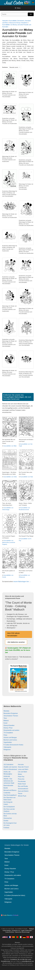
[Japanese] (31, 937)
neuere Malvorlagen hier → (22, 581)
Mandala (6, 711)
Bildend (6, 720)
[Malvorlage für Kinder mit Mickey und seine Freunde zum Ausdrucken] (9, 210)
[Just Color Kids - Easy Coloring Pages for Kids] (5, 937)
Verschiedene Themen (11, 716)
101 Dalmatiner (8, 764)
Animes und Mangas (10, 737)
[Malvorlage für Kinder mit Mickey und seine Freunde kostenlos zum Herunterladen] (9, 88)
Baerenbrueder (8, 785)
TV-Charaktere (8, 732)
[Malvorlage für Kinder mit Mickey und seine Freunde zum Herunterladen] (26, 88)
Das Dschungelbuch (10, 795)
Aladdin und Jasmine (10, 767)
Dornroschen (8, 818)
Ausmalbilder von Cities (10, 476)
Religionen (7, 749)
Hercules (21, 764)
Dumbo (6, 820)
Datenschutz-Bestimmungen (22, 932)
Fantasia (6, 827)
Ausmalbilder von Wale (10, 446)
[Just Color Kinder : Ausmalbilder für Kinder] (16, 2)
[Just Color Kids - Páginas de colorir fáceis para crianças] (17, 937)
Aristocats (7, 776)
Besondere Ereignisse (11, 713)
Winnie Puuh (22, 796)
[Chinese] (27, 937)
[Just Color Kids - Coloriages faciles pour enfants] (10, 937)
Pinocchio (21, 779)
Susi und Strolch (23, 791)
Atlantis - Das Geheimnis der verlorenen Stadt (9, 781)
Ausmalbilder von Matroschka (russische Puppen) (8, 542)
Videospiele (7, 747)
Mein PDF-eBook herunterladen (13, 634)
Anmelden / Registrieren (29, 2)
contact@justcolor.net (27, 961)
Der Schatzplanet (9, 806)
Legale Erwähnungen (26, 930)
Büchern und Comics (10, 740)
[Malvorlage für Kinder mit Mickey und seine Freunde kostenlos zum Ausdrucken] (9, 152)
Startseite (5, 20)
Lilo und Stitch (22, 772)
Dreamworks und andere (11, 730)
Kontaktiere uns (16, 930)
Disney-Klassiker (9, 725)
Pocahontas (22, 781)
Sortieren (5, 67)
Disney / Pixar (8, 728)
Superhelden (8, 742)
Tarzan (20, 793)
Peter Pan (21, 776)
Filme (5, 735)
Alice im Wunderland (10, 769)
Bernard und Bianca (10, 790)
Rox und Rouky (23, 786)
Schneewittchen (23, 788)
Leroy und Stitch (23, 769)
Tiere (5, 718)
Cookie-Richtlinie (9, 932)
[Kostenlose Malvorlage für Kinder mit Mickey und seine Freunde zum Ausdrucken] (9, 242)
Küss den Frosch (23, 767)
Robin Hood (22, 784)
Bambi (6, 788)
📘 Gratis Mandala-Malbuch (9, 915)
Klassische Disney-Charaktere (18, 22)
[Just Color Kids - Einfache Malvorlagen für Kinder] (24, 937)
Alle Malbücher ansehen (16, 642)
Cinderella (7, 792)
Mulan (20, 774)
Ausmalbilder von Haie (26, 476)
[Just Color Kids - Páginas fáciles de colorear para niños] (13, 937)
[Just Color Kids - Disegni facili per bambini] (20, 937)
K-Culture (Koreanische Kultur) (13, 745)
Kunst (5, 723)
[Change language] (33, 2)
